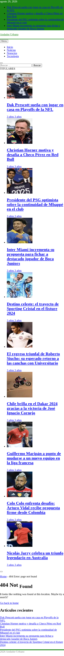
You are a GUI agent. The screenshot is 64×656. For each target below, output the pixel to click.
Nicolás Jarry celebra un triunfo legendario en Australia (35, 555)
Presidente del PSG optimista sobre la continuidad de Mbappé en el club (35, 204)
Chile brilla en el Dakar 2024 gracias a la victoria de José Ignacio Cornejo (32, 408)
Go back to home (9, 603)
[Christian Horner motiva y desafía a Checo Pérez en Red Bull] (19, 142)
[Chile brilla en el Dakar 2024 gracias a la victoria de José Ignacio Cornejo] (19, 396)
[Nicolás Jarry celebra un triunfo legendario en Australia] (19, 545)
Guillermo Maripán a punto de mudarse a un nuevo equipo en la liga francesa (34, 458)
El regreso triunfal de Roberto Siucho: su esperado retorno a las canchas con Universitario (33, 358)
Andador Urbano (9, 34)
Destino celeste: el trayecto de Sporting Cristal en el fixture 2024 (33, 308)
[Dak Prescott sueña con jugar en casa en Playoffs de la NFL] (19, 97)
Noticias (11, 50)
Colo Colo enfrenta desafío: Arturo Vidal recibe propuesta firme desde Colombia (33, 508)
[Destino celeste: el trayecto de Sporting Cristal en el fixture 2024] (19, 296)
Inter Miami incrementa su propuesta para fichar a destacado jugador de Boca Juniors (33, 27)
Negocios (12, 53)
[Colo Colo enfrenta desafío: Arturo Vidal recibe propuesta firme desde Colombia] (19, 496)
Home (3, 576)
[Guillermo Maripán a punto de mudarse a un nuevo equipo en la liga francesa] (19, 446)
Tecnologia (13, 56)
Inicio (10, 47)
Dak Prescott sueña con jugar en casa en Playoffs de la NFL (35, 107)
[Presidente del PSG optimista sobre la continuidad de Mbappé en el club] (19, 192)
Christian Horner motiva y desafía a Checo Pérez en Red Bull (32, 154)
